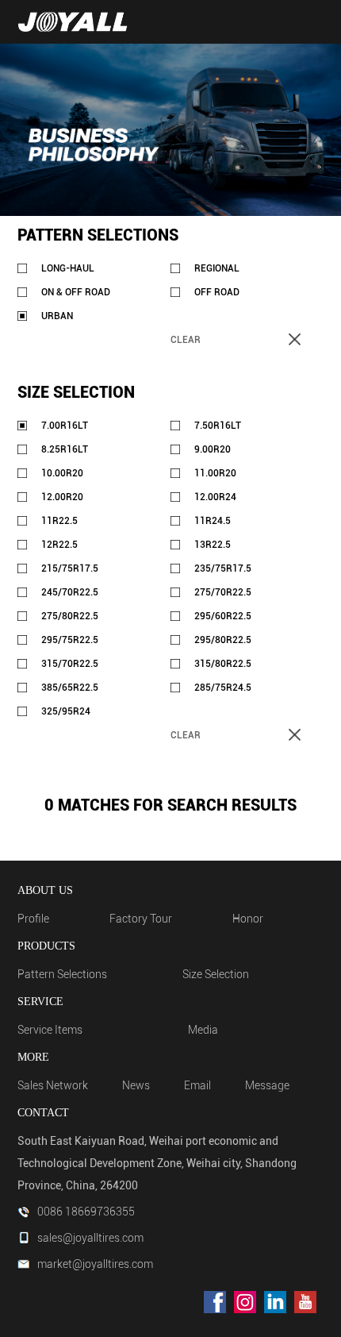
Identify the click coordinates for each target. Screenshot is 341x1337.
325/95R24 (65, 711)
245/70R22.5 (69, 592)
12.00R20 (62, 497)
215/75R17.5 (69, 568)
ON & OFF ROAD (75, 292)
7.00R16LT (64, 425)
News (136, 1085)
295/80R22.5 (222, 639)
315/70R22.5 (69, 663)
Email (197, 1085)
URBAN (57, 316)
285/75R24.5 (222, 687)
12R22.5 (59, 544)
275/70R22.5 (222, 592)
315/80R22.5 (222, 663)
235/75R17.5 (222, 568)
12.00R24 (215, 497)
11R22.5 (59, 520)
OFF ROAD (216, 292)
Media (203, 1029)
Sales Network (52, 1085)
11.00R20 (215, 473)
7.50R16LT (217, 425)
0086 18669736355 (86, 1211)
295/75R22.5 (69, 639)
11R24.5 (212, 520)
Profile (33, 918)
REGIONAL (216, 268)
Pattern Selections (62, 974)
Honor (247, 918)
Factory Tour (140, 918)
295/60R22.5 (222, 616)
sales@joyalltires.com (90, 1237)
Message (267, 1085)
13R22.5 (212, 544)
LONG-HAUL (67, 268)
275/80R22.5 (69, 616)
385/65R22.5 (69, 687)
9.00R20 (212, 449)
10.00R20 (62, 473)
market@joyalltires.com (95, 1264)
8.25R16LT (64, 449)
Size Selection (215, 974)
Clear (185, 339)
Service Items (49, 1029)
